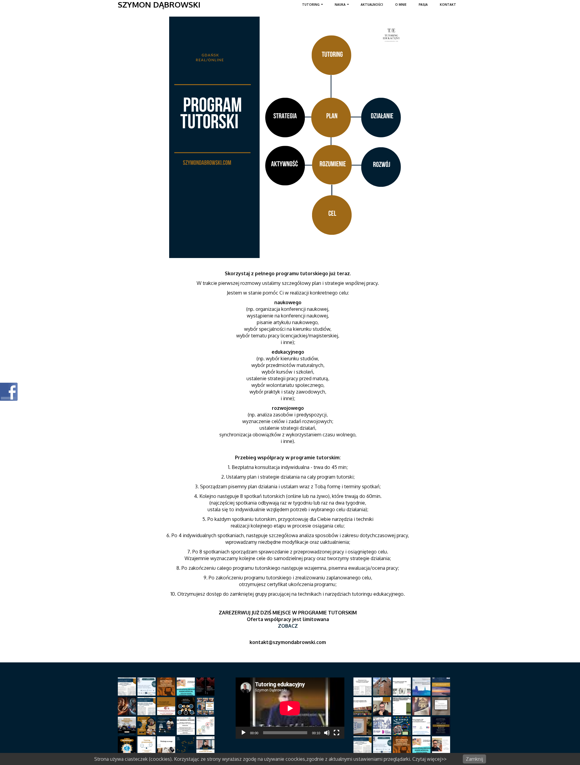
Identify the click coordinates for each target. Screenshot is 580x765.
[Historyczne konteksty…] (442, 706)
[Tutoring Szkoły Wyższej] (127, 686)
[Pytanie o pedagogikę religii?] (422, 726)
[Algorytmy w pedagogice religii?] (363, 686)
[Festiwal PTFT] (422, 686)
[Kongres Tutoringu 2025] (442, 726)
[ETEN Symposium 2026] (442, 686)
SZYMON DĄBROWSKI (159, 4)
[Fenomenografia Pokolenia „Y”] (402, 726)
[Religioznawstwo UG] (402, 686)
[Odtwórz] (243, 733)
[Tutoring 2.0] (127, 706)
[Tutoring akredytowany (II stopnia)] (147, 745)
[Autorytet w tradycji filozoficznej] (147, 726)
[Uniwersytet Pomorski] (383, 726)
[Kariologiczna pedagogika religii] (422, 706)
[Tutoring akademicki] (147, 706)
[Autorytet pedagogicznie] (127, 726)
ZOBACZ (288, 626)
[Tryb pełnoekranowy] (337, 733)
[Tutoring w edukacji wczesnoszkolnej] (167, 745)
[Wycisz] (327, 733)
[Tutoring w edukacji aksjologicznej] (206, 745)
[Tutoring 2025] (442, 745)
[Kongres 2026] (363, 706)
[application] (290, 708)
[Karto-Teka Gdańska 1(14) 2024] (206, 686)
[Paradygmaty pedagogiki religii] (167, 706)
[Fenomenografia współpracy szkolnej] (147, 686)
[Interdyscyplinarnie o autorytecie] (206, 706)
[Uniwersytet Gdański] (363, 726)
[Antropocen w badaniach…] (167, 686)
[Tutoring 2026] (383, 706)
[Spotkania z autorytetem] (186, 706)
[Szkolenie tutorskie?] (186, 745)
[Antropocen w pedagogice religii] (127, 745)
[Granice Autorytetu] (186, 726)
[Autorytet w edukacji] (206, 726)
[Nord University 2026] (383, 686)
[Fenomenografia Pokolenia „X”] (402, 706)
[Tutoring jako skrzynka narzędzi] (186, 686)
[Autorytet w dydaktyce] (167, 726)
